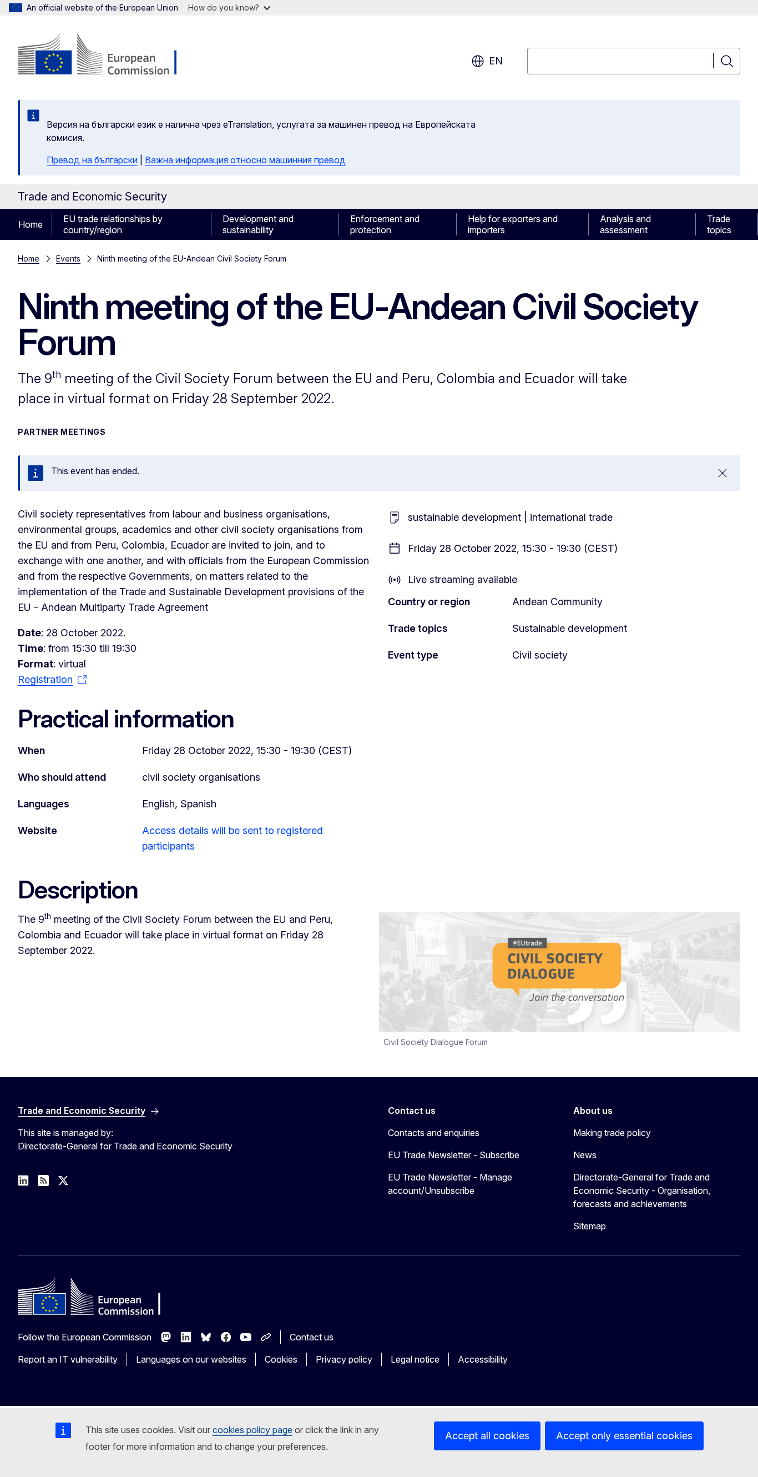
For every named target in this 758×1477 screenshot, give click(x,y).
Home (30, 224)
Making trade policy (612, 1132)
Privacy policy (344, 1359)
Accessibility (483, 1359)
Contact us (311, 1337)
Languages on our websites (191, 1359)
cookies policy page (252, 1429)
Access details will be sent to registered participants (232, 838)
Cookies (281, 1359)
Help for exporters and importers (513, 224)
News (585, 1154)
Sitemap (589, 1226)
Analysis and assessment (625, 224)
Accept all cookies (487, 1435)
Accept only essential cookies (624, 1435)
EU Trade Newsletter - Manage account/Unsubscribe (450, 1184)
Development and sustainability (258, 224)
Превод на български (92, 159)
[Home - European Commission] (107, 55)
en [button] (496, 61)
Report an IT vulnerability (68, 1359)
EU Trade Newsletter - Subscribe (453, 1154)
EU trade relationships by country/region (113, 224)
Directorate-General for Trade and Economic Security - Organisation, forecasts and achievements (641, 1190)
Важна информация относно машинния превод (245, 159)
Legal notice (415, 1359)
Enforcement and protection (385, 224)
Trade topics (719, 224)
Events (68, 258)
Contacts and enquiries (433, 1132)
